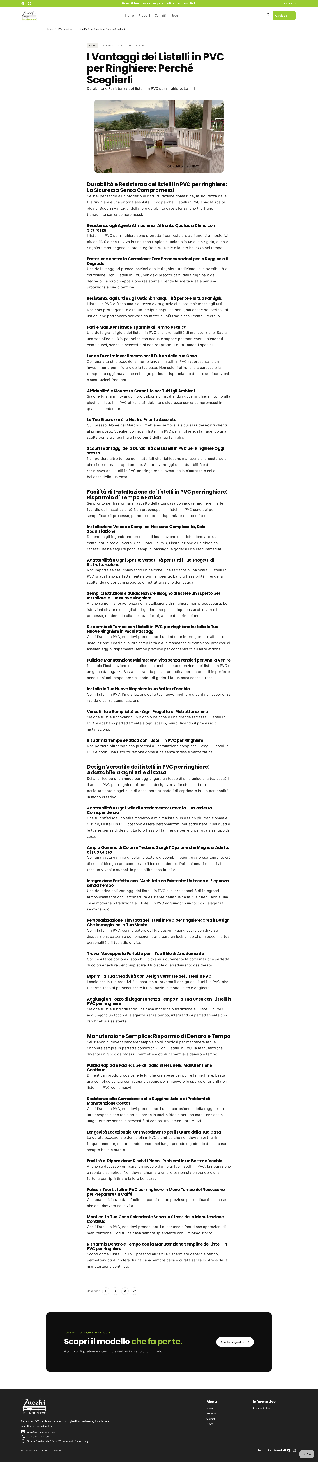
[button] (269, 15)
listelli (182, 202)
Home (49, 29)
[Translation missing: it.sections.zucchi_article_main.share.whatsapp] (125, 1291)
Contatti (211, 1419)
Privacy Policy (261, 1408)
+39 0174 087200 (38, 1436)
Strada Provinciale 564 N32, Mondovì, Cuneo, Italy (57, 1441)
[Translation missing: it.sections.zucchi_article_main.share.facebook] (105, 1291)
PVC (196, 202)
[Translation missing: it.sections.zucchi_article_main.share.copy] (134, 1291)
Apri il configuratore (235, 1342)
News (209, 1424)
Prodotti (211, 1413)
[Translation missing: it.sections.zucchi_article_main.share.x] (115, 1291)
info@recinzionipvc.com (41, 1432)
